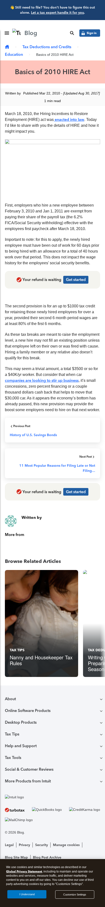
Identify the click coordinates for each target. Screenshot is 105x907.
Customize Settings (74, 894)
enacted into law (69, 119)
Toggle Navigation (7, 33)
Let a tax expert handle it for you (57, 13)
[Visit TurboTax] (15, 809)
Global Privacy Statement (24, 871)
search (72, 33)
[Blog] (7, 47)
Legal (9, 845)
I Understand (27, 894)
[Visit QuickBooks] (47, 810)
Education (14, 54)
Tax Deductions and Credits (46, 47)
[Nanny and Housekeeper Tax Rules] (41, 623)
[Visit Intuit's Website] (52, 797)
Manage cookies (66, 845)
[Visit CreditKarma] (84, 810)
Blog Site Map (16, 857)
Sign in (91, 33)
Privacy (24, 845)
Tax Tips (17, 650)
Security (41, 845)
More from (14, 534)
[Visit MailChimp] (19, 820)
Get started (76, 279)
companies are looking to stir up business (42, 380)
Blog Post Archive (47, 857)
